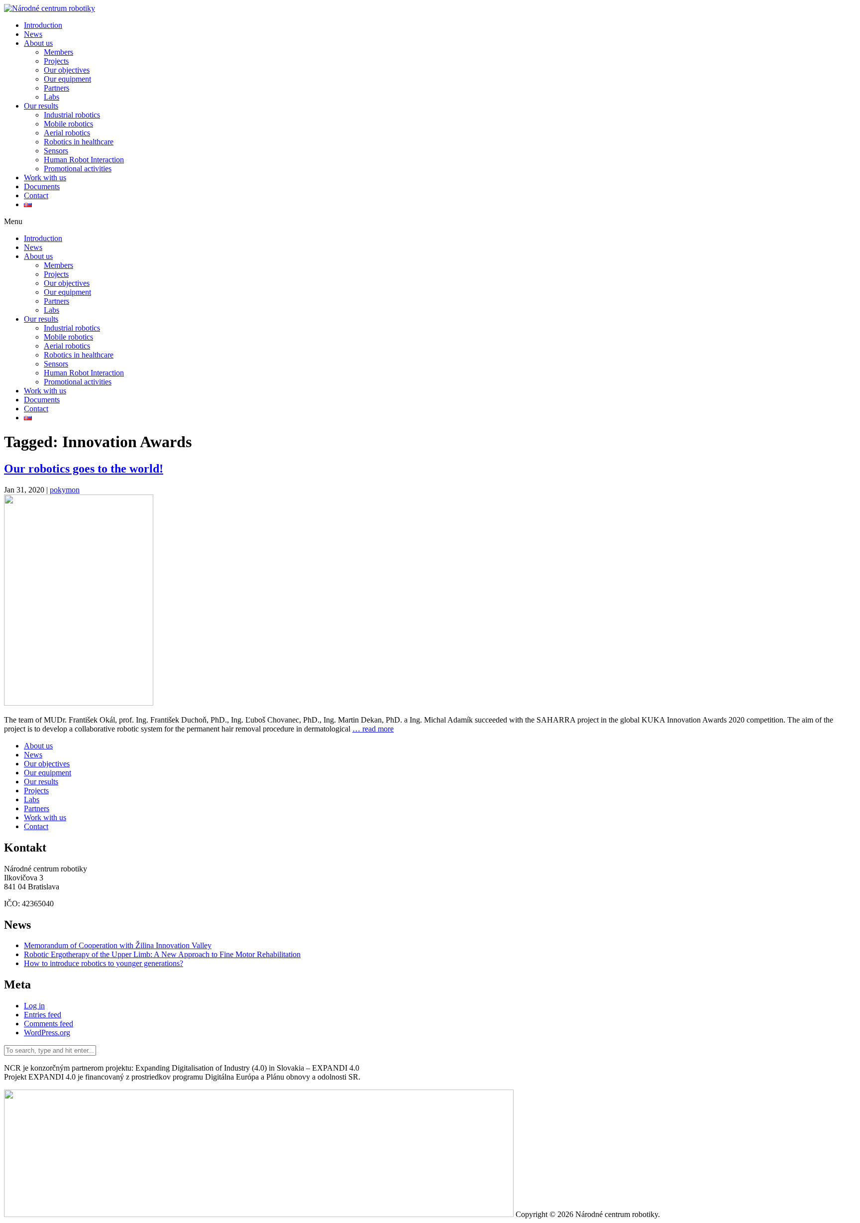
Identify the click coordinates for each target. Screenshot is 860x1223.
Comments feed (48, 1023)
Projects (56, 61)
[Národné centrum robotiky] (49, 8)
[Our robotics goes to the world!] (78, 703)
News (33, 34)
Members (58, 52)
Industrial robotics (72, 115)
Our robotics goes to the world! (83, 468)
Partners (56, 88)
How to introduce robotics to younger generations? (103, 963)
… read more (373, 729)
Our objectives (67, 70)
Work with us (45, 177)
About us (38, 43)
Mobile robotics (68, 124)
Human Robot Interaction (84, 159)
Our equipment (67, 79)
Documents (42, 186)
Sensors (56, 150)
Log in (34, 1005)
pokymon (65, 490)
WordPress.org (47, 1032)
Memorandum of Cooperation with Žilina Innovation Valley (118, 945)
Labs (51, 97)
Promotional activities (77, 168)
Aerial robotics (67, 132)
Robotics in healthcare (78, 141)
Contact (36, 195)
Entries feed (42, 1014)
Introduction (43, 25)
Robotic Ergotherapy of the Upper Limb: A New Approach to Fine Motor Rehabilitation (162, 954)
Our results (41, 106)
